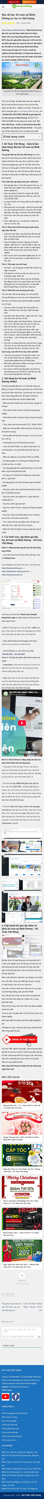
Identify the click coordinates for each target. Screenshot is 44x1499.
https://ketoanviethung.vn (12, 568)
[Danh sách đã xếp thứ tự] (15, 1336)
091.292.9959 (19, 654)
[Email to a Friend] (12, 1295)
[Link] (26, 1336)
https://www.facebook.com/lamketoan (16, 644)
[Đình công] (12, 1336)
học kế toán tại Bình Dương (28, 111)
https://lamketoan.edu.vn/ (12, 575)
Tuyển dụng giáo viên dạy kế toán (14, 1413)
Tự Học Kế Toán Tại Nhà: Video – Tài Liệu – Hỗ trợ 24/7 (32, 1307)
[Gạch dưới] (9, 1336)
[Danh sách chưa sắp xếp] (18, 1336)
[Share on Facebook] (4, 1295)
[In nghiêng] (6, 1336)
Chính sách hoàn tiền (10, 1432)
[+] (32, 1336)
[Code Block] (23, 1336)
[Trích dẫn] (20, 1336)
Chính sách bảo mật (9, 1425)
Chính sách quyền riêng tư (12, 1436)
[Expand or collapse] (39, 137)
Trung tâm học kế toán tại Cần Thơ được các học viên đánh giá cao (11, 1307)
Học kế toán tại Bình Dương (13, 30)
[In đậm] (4, 1336)
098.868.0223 (7, 654)
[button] (3, 7)
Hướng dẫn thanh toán (10, 1429)
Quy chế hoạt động (9, 1421)
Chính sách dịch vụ (9, 1440)
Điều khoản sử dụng (9, 1417)
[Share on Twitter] (8, 1295)
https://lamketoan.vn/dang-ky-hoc (15, 571)
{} (29, 1336)
